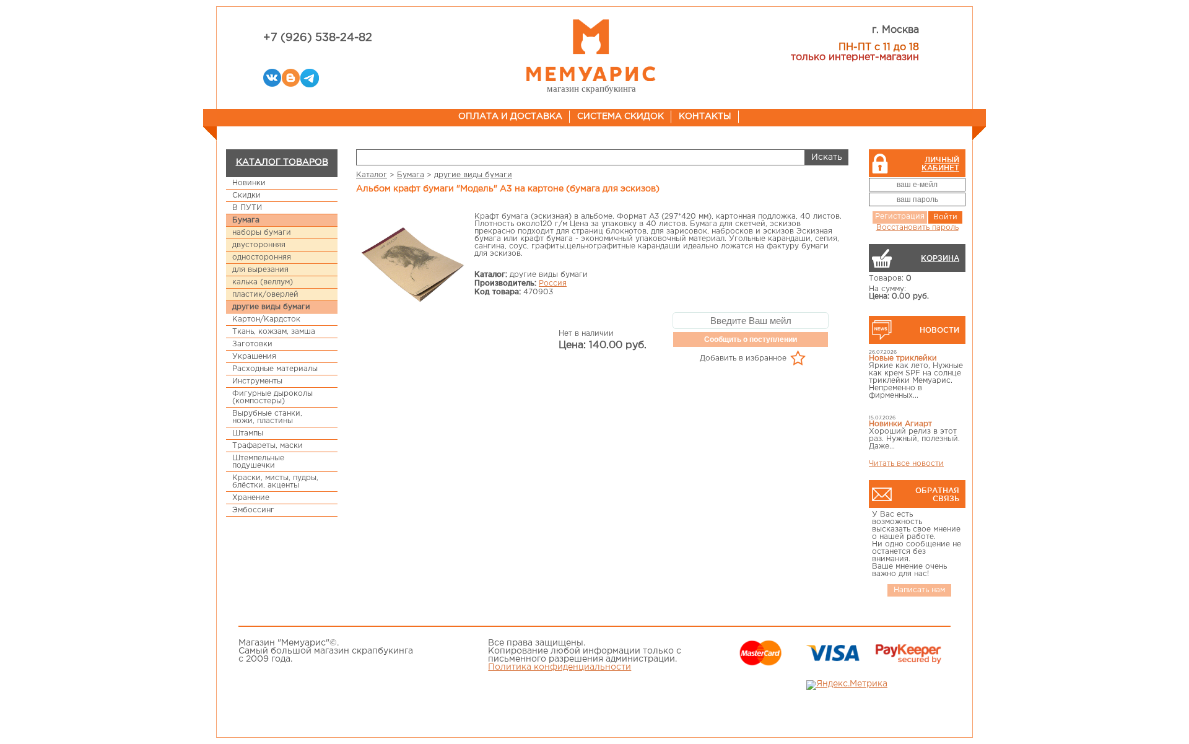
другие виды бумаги (271, 307)
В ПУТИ (247, 207)
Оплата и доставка (510, 116)
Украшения (254, 356)
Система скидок (620, 116)
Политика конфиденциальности (559, 667)
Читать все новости (906, 463)
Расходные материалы (275, 368)
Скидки (246, 195)
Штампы (247, 433)
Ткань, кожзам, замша (273, 331)
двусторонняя (258, 245)
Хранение (250, 497)
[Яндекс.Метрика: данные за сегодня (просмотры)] (846, 685)
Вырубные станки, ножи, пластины (267, 417)
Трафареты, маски (267, 445)
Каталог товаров (282, 162)
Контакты (705, 116)
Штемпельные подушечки (258, 462)
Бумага (245, 220)
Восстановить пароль (917, 227)
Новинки (249, 183)
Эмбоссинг (253, 510)
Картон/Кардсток (266, 319)
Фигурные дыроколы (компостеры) (272, 397)
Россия (553, 283)
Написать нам (919, 590)
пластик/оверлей (265, 294)
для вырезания (260, 269)
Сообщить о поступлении (750, 339)
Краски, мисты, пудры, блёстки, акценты (275, 482)
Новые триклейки (903, 358)
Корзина (940, 258)
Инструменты (257, 381)
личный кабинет (940, 163)
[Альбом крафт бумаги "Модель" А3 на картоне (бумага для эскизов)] (412, 266)
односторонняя (261, 257)
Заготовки (252, 344)
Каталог (371, 175)
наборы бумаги (261, 232)
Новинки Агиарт (900, 424)
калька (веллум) (262, 282)
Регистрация (900, 216)
